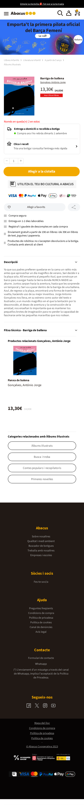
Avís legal (41, 632)
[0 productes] (77, 15)
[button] (68, 13)
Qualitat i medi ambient (41, 541)
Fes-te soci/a (41, 582)
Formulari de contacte (41, 658)
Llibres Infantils (12, 60)
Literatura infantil (32, 60)
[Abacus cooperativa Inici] (24, 15)
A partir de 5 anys (53, 60)
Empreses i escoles (41, 555)
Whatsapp (41, 664)
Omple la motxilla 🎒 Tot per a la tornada (42, 4)
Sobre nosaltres (41, 536)
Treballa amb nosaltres (41, 551)
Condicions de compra (41, 613)
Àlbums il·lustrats (12, 64)
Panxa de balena (18, 380)
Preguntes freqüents (41, 608)
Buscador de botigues (41, 546)
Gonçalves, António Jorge (53, 82)
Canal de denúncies (41, 627)
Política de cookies (41, 622)
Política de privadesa (41, 618)
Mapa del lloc (42, 723)
